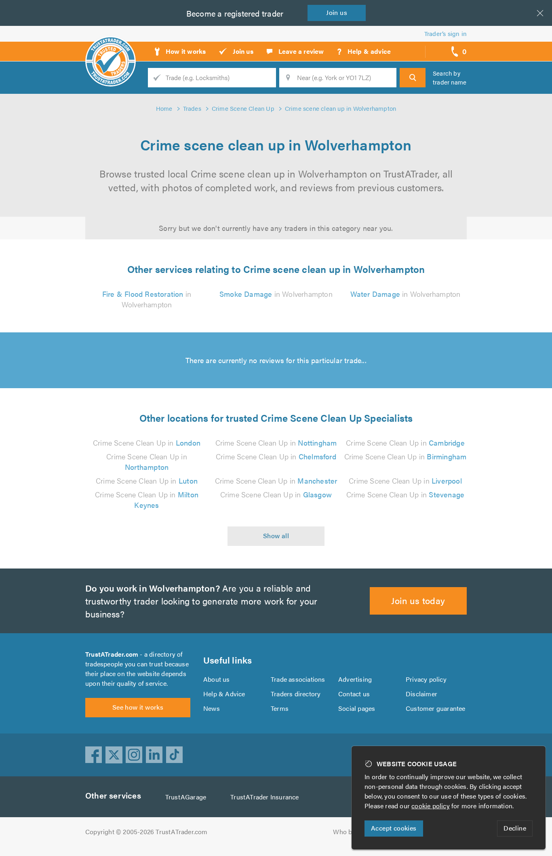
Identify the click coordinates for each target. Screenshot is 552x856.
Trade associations (298, 679)
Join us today (418, 600)
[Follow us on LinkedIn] (154, 754)
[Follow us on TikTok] (174, 754)
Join (336, 12)
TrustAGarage (185, 796)
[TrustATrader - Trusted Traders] (110, 48)
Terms (280, 708)
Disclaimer (421, 693)
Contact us (354, 693)
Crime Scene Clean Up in (146, 443)
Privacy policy (426, 679)
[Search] (413, 77)
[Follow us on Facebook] (93, 754)
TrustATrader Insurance (264, 796)
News (211, 708)
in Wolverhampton (146, 299)
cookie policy (430, 805)
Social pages (356, 708)
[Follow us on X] (113, 754)
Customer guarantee (436, 708)
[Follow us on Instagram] (134, 754)
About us (216, 679)
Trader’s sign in (445, 33)
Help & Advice (224, 693)
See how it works (137, 707)
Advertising (355, 679)
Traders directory (295, 693)
